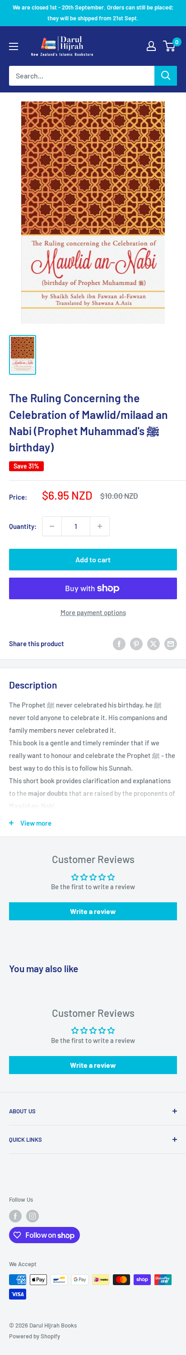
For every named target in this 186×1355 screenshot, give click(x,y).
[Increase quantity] (99, 526)
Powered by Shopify (34, 1336)
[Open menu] (13, 46)
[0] (169, 46)
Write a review (93, 911)
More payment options (93, 612)
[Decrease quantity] (51, 526)
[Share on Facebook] (119, 643)
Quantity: (23, 526)
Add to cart (93, 559)
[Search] (165, 76)
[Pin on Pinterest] (136, 643)
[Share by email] (170, 643)
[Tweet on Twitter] (153, 643)
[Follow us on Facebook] (15, 1216)
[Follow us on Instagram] (32, 1216)
